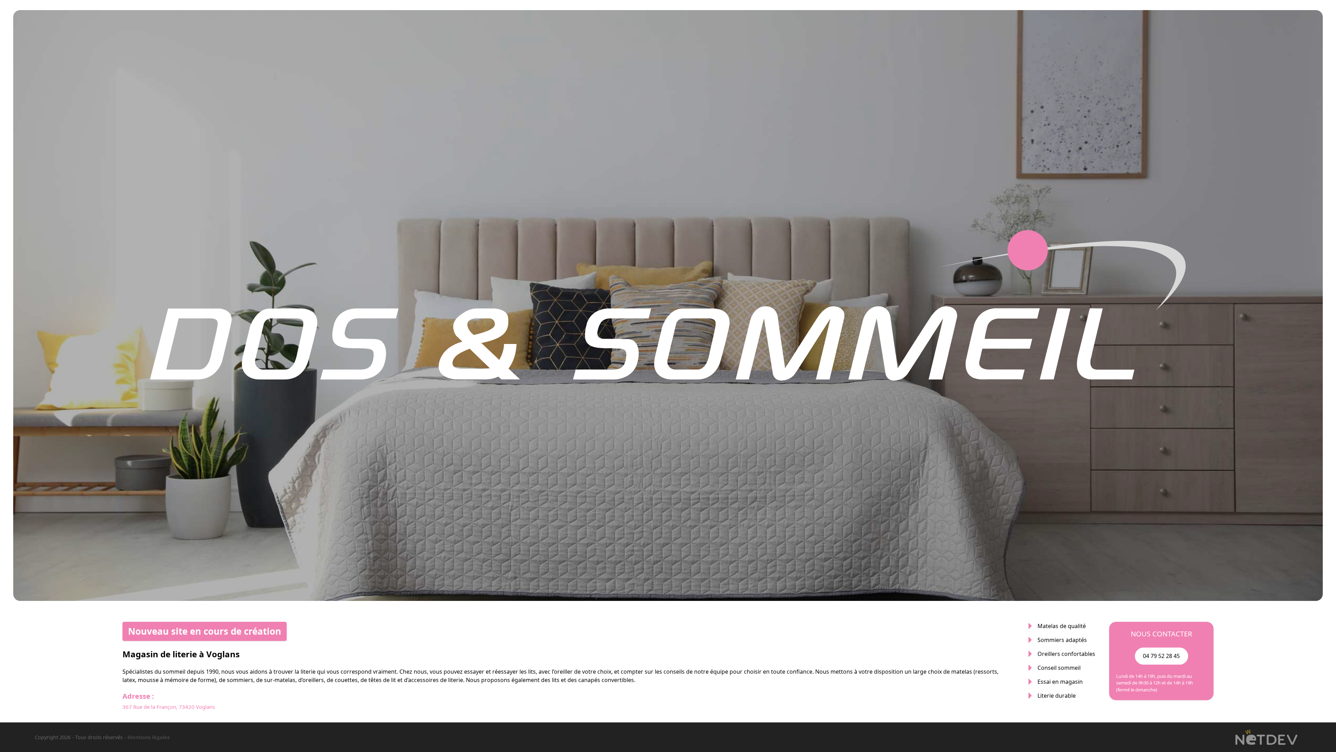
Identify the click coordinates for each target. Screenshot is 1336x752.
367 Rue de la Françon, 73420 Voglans (168, 706)
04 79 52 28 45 (1161, 656)
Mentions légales (148, 737)
